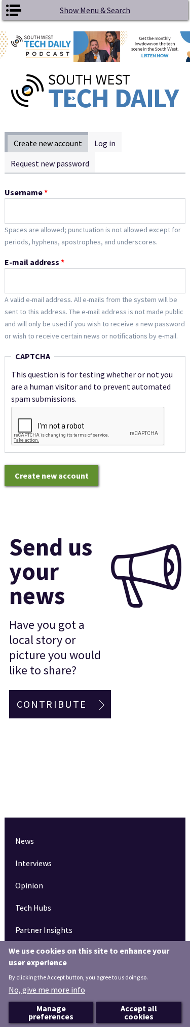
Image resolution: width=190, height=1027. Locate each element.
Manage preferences (50, 1012)
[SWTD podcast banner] (95, 46)
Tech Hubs (33, 908)
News (24, 841)
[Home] (95, 91)
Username (26, 192)
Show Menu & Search (95, 10)
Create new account (51, 143)
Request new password (50, 163)
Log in (105, 143)
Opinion (29, 885)
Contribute (52, 704)
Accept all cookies (139, 1012)
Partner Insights (43, 930)
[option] (95, 46)
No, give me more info (47, 990)
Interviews (33, 863)
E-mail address (34, 262)
